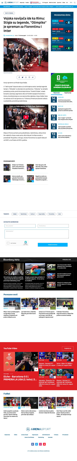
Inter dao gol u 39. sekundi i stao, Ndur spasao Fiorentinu (41, 166)
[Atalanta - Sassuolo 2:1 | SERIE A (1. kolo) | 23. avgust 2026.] (47, 356)
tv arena (31, 451)
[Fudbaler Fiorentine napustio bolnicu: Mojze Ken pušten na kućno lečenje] (65, 304)
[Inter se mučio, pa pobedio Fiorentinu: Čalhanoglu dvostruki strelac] (7, 178)
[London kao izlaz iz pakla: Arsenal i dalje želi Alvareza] (47, 403)
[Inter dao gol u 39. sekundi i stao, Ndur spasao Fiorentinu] (30, 167)
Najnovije (22, 2)
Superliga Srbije (63, 124)
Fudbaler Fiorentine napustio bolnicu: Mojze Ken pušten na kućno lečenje (65, 313)
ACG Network (46, 434)
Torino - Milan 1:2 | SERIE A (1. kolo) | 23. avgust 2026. (64, 364)
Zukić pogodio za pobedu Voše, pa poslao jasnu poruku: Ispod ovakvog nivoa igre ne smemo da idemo (65, 127)
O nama (56, 434)
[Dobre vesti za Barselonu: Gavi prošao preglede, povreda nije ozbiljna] (29, 403)
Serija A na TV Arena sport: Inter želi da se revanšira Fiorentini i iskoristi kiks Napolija (18, 166)
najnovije (7, 434)
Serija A (33, 214)
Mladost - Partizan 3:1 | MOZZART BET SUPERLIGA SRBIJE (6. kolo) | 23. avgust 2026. (65, 383)
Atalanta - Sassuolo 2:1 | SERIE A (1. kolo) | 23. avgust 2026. (47, 365)
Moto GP (60, 106)
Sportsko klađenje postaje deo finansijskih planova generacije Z (64, 275)
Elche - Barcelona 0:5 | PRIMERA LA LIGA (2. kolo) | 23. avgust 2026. (20, 378)
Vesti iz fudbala (9, 13)
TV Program (45, 2)
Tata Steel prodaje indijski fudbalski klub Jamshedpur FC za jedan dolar (64, 266)
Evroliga (61, 97)
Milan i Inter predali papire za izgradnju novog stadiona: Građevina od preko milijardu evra (11, 314)
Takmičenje (23, 214)
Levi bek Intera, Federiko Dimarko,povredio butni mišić (28, 313)
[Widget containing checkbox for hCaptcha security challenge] (17, 243)
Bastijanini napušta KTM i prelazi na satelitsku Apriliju (65, 109)
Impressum (35, 434)
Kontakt (50, 437)
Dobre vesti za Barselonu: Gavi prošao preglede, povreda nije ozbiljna (64, 136)
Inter (59, 214)
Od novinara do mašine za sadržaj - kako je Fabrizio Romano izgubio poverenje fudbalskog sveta (13, 279)
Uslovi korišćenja (29, 437)
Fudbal (27, 2)
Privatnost (65, 434)
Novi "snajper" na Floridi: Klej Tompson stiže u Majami (34, 6)
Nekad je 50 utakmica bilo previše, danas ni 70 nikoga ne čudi (64, 284)
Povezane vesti (9, 161)
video (15, 434)
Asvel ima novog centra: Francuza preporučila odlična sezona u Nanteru (65, 101)
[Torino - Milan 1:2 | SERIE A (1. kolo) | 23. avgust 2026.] (65, 356)
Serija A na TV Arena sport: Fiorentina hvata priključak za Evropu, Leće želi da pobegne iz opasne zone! (47, 314)
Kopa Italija (42, 214)
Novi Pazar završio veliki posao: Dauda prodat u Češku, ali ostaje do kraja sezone (64, 413)
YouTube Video (10, 348)
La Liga (60, 133)
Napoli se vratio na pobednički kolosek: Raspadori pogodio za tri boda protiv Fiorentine (41, 178)
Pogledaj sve (67, 259)
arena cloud (24, 434)
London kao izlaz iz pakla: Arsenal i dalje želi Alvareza (47, 412)
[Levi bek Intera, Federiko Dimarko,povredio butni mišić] (29, 304)
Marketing (41, 437)
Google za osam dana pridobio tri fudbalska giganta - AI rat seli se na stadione (35, 279)
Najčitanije (67, 93)
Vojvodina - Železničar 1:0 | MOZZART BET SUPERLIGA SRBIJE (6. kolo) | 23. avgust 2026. (47, 383)
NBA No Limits (52, 2)
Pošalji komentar (52, 245)
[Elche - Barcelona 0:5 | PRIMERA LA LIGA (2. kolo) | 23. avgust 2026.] (21, 361)
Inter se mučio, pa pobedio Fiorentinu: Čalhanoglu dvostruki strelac (18, 178)
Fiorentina (51, 214)
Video (63, 2)
